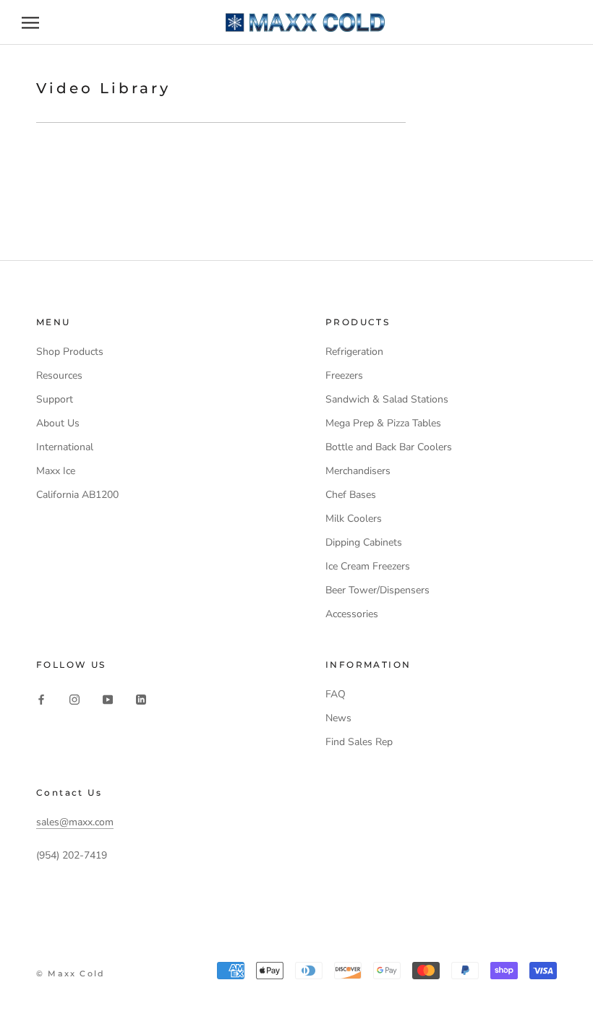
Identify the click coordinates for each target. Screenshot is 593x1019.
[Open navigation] (30, 23)
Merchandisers (358, 471)
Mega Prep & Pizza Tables (383, 423)
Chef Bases (350, 495)
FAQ (335, 694)
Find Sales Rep (359, 742)
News (338, 718)
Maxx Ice (55, 471)
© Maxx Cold (70, 973)
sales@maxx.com (75, 822)
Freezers (344, 375)
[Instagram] (74, 699)
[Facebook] (41, 699)
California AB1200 (77, 495)
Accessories (351, 614)
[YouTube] (108, 699)
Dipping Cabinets (363, 542)
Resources (59, 375)
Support (54, 399)
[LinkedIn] (141, 699)
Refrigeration (354, 351)
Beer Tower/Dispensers (377, 590)
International (64, 447)
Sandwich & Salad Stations (386, 399)
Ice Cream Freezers (367, 566)
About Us (58, 423)
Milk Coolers (353, 518)
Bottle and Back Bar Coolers (388, 447)
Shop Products (69, 351)
